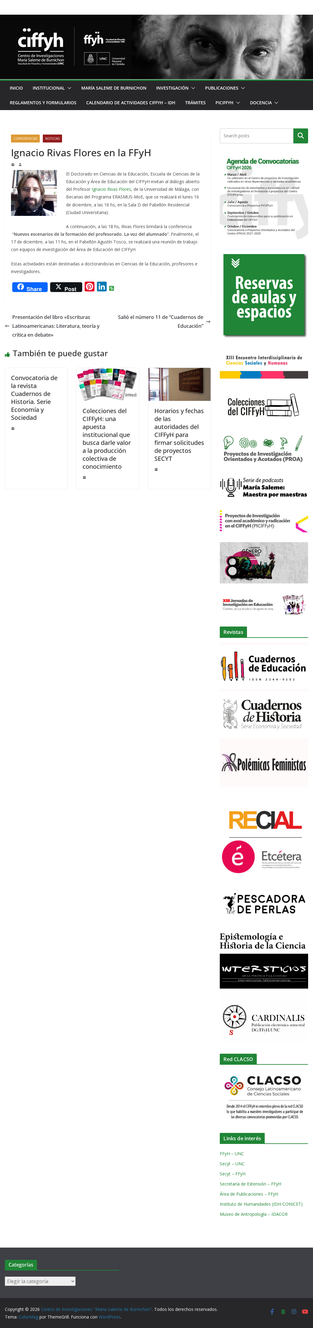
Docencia (261, 102)
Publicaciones (221, 88)
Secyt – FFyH (232, 1174)
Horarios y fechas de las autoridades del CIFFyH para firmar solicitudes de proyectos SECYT (179, 435)
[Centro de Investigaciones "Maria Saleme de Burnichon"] (156, 19)
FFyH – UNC (232, 1153)
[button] (68, 88)
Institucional (49, 88)
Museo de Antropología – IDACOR (254, 1214)
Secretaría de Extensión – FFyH (250, 1184)
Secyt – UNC (232, 1164)
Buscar (300, 135)
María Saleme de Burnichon (113, 88)
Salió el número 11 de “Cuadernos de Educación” (160, 321)
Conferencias (25, 138)
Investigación (172, 88)
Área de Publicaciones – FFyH (249, 1194)
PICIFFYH (224, 102)
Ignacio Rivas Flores (111, 189)
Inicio (16, 88)
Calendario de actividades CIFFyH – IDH (130, 102)
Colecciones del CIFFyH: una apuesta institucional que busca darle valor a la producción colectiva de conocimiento (107, 439)
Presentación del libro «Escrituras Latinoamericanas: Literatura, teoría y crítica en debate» (56, 326)
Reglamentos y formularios (43, 102)
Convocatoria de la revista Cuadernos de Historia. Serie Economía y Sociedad (34, 398)
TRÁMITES (195, 102)
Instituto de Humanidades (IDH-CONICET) (261, 1204)
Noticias (52, 138)
